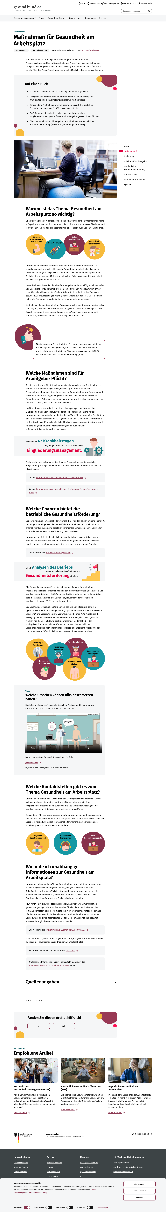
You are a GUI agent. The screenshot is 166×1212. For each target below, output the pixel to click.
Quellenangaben (42, 982)
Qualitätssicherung (88, 1172)
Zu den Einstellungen (90, 50)
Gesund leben (74, 18)
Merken (21, 50)
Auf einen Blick (132, 151)
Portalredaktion (86, 1167)
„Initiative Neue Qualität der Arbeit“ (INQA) (65, 930)
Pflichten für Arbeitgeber (135, 161)
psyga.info (70, 950)
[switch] (49, 1207)
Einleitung (129, 156)
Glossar (50, 1167)
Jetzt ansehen (31, 762)
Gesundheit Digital (56, 18)
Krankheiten (90, 18)
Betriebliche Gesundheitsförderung (134, 168)
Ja (39, 1026)
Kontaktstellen (131, 174)
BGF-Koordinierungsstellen (58, 552)
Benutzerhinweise (21, 1167)
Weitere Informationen (135, 179)
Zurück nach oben (140, 1134)
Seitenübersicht (20, 1172)
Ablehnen (139, 1198)
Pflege (41, 18)
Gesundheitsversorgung (24, 18)
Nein (64, 1026)
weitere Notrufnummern (123, 1172)
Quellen (127, 184)
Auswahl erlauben (139, 1191)
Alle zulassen (139, 1184)
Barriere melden (54, 1176)
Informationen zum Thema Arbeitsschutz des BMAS (59, 477)
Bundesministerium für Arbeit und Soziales (49, 965)
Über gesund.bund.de (89, 1163)
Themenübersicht (21, 1163)
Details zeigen (102, 1208)
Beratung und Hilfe (54, 1163)
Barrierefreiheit (53, 1172)
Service (102, 18)
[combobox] (134, 11)
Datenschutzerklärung (38, 1193)
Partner (83, 1176)
